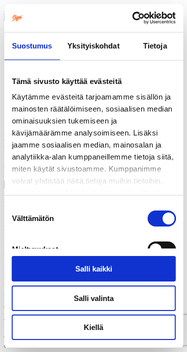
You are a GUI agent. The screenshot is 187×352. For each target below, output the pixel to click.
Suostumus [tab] (32, 46)
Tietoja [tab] (155, 46)
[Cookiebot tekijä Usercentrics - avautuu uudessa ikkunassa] (133, 18)
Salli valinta (94, 298)
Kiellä (93, 327)
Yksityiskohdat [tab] (93, 46)
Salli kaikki (93, 268)
